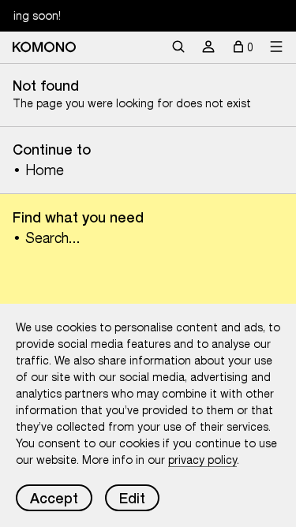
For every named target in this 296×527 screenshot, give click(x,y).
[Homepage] (44, 47)
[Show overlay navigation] (276, 47)
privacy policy (202, 460)
